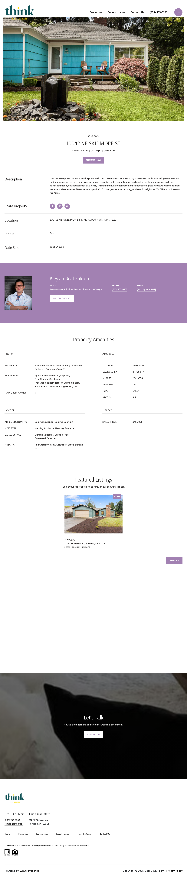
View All (174, 560)
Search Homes (116, 12)
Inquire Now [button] (93, 160)
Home (7, 834)
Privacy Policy (174, 870)
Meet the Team (84, 834)
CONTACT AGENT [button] (62, 298)
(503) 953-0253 (158, 12)
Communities (42, 834)
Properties (96, 12)
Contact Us (137, 12)
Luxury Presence (29, 870)
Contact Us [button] (93, 734)
